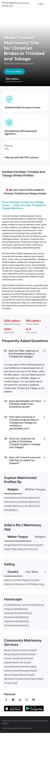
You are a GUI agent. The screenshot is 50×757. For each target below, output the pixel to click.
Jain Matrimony (31, 506)
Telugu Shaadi (10, 683)
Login (40, 4)
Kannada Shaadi (11, 666)
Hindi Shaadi (26, 658)
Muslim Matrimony (30, 497)
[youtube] (33, 699)
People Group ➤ (26, 728)
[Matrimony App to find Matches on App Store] (13, 708)
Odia (31, 545)
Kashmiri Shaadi (28, 666)
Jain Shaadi (25, 662)
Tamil (6, 549)
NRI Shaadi (9, 679)
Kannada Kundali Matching (16, 625)
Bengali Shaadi (11, 654)
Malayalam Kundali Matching (17, 613)
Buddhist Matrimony (29, 501)
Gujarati (38, 545)
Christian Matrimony (13, 506)
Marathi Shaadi (11, 650)
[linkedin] (19, 699)
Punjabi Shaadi (22, 679)
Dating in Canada (30, 580)
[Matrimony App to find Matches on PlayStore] (34, 708)
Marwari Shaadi (11, 674)
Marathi (16, 545)
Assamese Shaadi (27, 650)
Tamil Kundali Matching (32, 605)
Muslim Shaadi (26, 674)
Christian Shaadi (11, 658)
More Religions (11, 510)
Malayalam (23, 549)
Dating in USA (23, 584)
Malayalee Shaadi (28, 670)
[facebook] (6, 699)
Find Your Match (14, 71)
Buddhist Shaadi (26, 654)
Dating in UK (10, 584)
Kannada (33, 549)
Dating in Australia (12, 580)
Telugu (13, 549)
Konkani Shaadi (11, 670)
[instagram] (13, 699)
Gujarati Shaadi (11, 662)
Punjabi (24, 545)
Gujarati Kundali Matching (16, 621)
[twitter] (26, 699)
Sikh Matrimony (11, 501)
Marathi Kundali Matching (16, 617)
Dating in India (37, 584)
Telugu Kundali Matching (15, 609)
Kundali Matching (12, 605)
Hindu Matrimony (12, 497)
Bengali (7, 545)
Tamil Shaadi (36, 679)
